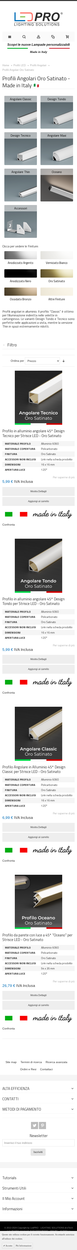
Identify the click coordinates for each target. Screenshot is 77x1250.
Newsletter (39, 1136)
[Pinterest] (42, 1125)
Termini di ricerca (31, 1062)
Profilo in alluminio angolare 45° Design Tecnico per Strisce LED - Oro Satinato (33, 433)
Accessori (20, 208)
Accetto (8, 1245)
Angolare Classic (20, 99)
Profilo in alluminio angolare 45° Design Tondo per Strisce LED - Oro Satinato (33, 601)
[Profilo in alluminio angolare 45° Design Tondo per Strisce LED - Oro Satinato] (38, 566)
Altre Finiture (56, 299)
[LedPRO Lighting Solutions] (38, 19)
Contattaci (46, 1069)
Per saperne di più (64, 477)
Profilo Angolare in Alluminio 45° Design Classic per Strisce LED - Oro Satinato (33, 769)
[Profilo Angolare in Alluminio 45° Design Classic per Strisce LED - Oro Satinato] (38, 734)
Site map (11, 1062)
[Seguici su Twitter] (35, 1125)
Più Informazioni (23, 1245)
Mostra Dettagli (38, 491)
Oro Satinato (56, 281)
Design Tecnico (20, 135)
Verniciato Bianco (57, 262)
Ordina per (17, 360)
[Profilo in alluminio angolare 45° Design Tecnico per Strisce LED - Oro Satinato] (38, 398)
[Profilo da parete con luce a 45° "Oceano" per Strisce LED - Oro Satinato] (38, 902)
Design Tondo (56, 99)
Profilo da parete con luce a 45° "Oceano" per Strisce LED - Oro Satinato (37, 937)
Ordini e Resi (28, 1069)
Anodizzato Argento (20, 262)
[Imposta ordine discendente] (64, 361)
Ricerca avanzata (56, 1062)
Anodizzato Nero (20, 281)
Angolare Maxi (56, 135)
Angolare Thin (20, 171)
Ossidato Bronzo (20, 299)
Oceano (57, 171)
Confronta (8, 524)
